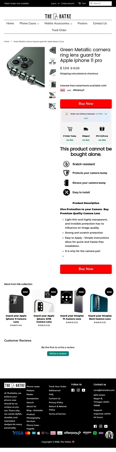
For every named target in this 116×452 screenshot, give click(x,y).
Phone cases (33, 386)
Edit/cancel (54, 390)
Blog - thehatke (35, 410)
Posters (82, 23)
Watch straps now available (16, 3)
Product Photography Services (33, 418)
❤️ (73, 442)
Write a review (58, 353)
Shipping (65, 73)
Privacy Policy (56, 402)
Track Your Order (57, 386)
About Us (31, 406)
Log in (53, 3)
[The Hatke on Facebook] (73, 390)
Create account (67, 3)
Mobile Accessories (57, 23)
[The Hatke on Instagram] (78, 390)
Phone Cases (28, 23)
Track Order (59, 30)
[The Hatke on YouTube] (83, 390)
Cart (84, 3)
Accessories (32, 398)
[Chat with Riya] (109, 435)
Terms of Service (57, 414)
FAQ (51, 394)
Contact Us (100, 23)
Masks (30, 394)
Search (30, 402)
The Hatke (65, 442)
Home (10, 23)
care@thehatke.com (104, 390)
